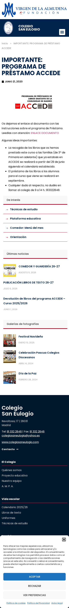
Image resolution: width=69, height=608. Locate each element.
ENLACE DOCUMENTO (45, 133)
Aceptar (34, 576)
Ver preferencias (34, 595)
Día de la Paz (28, 373)
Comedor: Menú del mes (26, 228)
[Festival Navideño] (9, 341)
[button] (64, 539)
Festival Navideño (31, 336)
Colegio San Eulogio (29, 28)
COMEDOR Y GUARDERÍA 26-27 (39, 266)
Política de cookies (16, 603)
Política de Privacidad (38, 603)
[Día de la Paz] (9, 378)
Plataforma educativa (25, 219)
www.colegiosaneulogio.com (20, 442)
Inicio (5, 43)
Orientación (18, 237)
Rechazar (34, 586)
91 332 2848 (14, 431)
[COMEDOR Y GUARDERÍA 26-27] (9, 271)
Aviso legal (57, 603)
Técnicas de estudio (24, 209)
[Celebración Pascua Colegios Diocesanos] (9, 357)
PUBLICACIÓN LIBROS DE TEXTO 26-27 (28, 282)
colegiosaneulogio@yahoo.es (21, 435)
